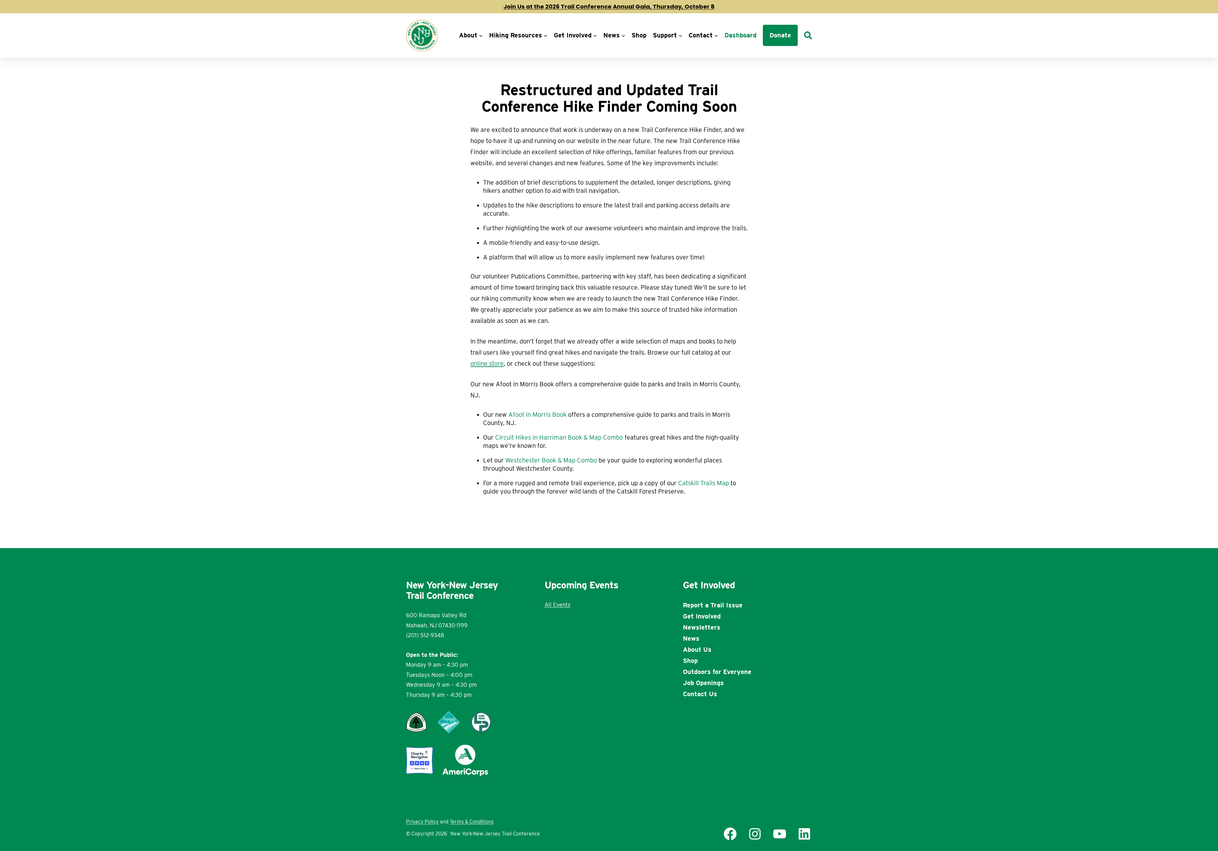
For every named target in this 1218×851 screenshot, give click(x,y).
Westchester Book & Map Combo (551, 460)
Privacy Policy (422, 822)
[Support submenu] (680, 35)
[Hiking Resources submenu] (545, 35)
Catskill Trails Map (703, 483)
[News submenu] (623, 35)
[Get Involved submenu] (595, 35)
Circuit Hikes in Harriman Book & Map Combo (559, 437)
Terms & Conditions (472, 822)
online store (487, 363)
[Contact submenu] (716, 35)
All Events (557, 604)
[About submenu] (481, 35)
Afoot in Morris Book (537, 414)
